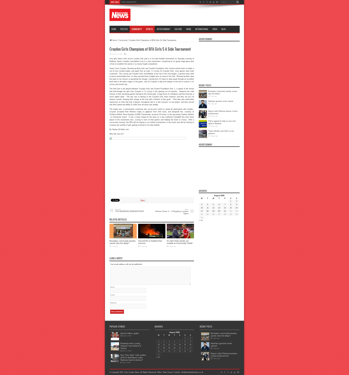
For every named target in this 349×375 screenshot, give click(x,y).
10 (202, 208)
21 (225, 211)
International (201, 29)
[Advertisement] (190, 15)
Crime (188, 29)
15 (231, 208)
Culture (178, 29)
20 (219, 211)
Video (214, 29)
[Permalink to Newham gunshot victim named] (203, 108)
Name (112, 287)
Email (112, 295)
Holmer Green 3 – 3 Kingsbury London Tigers (172, 212)
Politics (124, 29)
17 (202, 211)
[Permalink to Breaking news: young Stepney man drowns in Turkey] (115, 350)
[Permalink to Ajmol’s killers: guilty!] (115, 340)
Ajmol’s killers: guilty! (129, 333)
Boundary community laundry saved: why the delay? (122, 242)
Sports (149, 29)
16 (236, 208)
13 (219, 208)
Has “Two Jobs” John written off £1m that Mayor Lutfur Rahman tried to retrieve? (133, 357)
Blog (223, 29)
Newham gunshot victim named (220, 101)
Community (137, 29)
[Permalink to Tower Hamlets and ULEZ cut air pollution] (203, 137)
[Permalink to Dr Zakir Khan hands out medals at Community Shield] (180, 238)
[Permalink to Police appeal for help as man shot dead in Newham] (203, 127)
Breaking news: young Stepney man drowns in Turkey (130, 345)
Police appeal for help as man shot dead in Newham (141, 2)
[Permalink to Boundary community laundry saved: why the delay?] (123, 238)
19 (213, 211)
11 (207, 208)
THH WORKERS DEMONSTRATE (129, 210)
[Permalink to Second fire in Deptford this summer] (151, 238)
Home (113, 29)
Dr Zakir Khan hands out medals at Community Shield (179, 242)
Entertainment (163, 29)
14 (225, 208)
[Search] (238, 2)
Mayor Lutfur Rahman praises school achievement (224, 354)
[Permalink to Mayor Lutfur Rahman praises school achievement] (203, 118)
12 (213, 208)
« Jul (201, 220)
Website (113, 303)
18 (207, 211)
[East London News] (119, 19)
